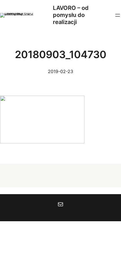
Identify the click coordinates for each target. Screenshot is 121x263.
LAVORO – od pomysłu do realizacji (71, 15)
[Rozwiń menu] (117, 15)
